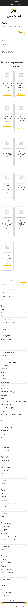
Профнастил (4, 510)
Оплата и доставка (7, 52)
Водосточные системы (7, 339)
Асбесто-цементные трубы (8, 322)
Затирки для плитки (6, 404)
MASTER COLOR (5, 296)
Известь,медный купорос (8, 407)
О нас (3, 48)
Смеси (18, 26)
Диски (2, 375)
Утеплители (4, 566)
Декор (3, 372)
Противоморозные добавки (9, 503)
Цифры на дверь (6, 579)
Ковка (2, 424)
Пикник (3, 483)
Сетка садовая (5, 533)
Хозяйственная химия (7, 569)
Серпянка (4, 520)
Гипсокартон (4, 365)
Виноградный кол (6, 335)
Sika (2, 302)
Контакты (4, 44)
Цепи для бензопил (6, 576)
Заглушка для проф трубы (8, 392)
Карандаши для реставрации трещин (11, 414)
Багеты (3, 326)
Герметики (4, 355)
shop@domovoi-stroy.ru (14, 3)
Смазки (3, 549)
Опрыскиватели (5, 460)
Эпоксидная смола (6, 595)
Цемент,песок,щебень (7, 572)
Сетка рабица (4, 529)
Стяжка (13, 26)
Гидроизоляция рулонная (8, 362)
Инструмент (4, 411)
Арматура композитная (7, 319)
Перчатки (3, 480)
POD (2, 299)
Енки (2, 385)
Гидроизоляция (5, 359)
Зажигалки (4, 395)
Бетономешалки (5, 329)
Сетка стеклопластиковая (8, 539)
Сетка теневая (5, 543)
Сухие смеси (4, 553)
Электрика (4, 589)
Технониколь (5, 559)
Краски (3, 434)
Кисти (2, 417)
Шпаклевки (4, 586)
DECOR (3, 293)
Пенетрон (4, 473)
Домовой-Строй (14, 16)
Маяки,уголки (5, 447)
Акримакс (3, 316)
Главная (4, 37)
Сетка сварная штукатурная (8, 536)
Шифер (3, 582)
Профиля (3, 506)
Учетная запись (6, 56)
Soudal (3, 306)
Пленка (3, 490)
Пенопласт (4, 477)
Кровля (3, 440)
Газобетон (4, 345)
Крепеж (22, 26)
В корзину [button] (7, 94)
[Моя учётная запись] (16, 32)
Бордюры (4, 332)
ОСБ (2, 464)
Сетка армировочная (7, 523)
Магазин (4, 41)
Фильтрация (6, 607)
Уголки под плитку (6, 562)
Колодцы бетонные (6, 427)
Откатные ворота (5, 467)
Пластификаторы (5, 487)
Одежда (3, 454)
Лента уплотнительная (7, 444)
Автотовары (4, 312)
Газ (2, 342)
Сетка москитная (5, 526)
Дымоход (3, 378)
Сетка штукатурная (6, 546)
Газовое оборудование (7, 349)
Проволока (4, 500)
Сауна (2, 516)
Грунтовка (4, 368)
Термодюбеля (5, 556)
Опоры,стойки (5, 457)
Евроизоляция (5, 382)
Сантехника (4, 513)
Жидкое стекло (5, 388)
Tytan (2, 309)
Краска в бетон (5, 431)
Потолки (3, 496)
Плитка (3, 493)
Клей (2, 421)
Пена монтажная (5, 470)
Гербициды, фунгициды (8, 352)
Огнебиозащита (5, 450)
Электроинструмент (6, 592)
